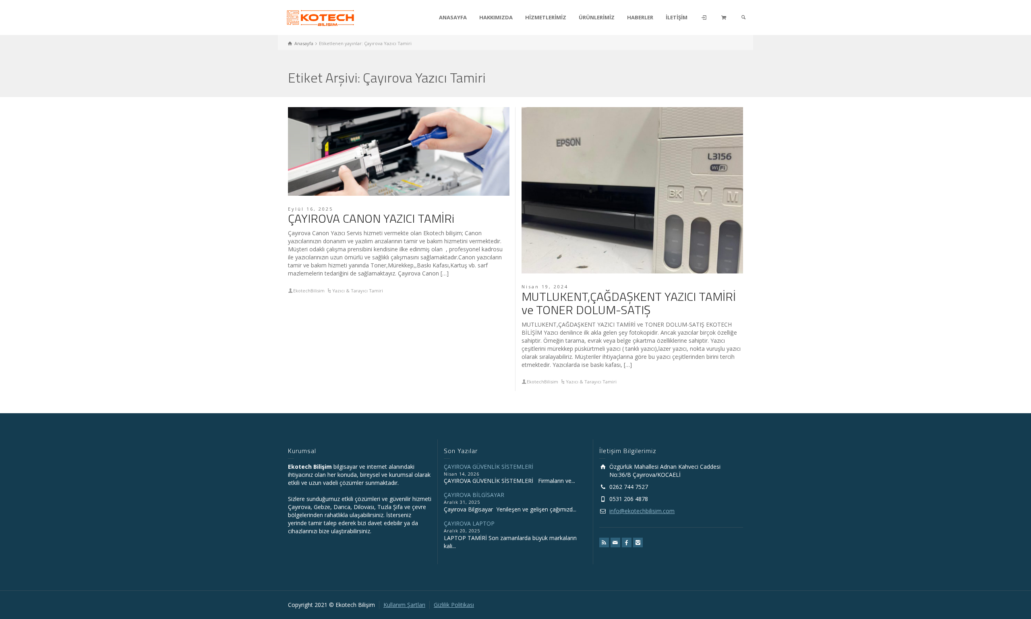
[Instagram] (638, 542)
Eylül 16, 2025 (310, 209)
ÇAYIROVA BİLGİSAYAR (474, 495)
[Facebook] (626, 542)
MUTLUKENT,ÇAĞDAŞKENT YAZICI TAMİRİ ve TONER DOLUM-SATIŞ (629, 303)
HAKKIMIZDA (496, 17)
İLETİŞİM (676, 17)
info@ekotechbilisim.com (642, 511)
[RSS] (604, 542)
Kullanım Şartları (404, 605)
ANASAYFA (453, 17)
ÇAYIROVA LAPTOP (469, 523)
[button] (1008, 597)
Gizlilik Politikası (454, 605)
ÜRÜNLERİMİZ (597, 17)
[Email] (615, 542)
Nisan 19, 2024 (545, 287)
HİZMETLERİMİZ (545, 17)
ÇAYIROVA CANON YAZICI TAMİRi (371, 218)
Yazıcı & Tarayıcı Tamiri (357, 291)
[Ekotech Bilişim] (320, 17)
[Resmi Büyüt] (398, 151)
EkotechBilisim (309, 291)
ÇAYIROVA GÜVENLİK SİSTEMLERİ (488, 466)
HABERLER (640, 17)
